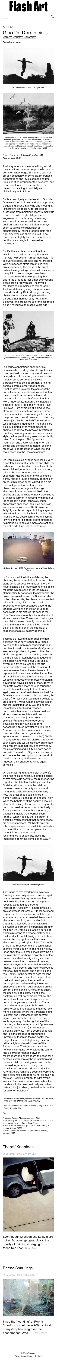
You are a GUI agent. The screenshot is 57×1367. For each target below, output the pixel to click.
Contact (38, 1356)
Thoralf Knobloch (18, 1147)
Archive (8, 26)
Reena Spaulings (18, 1268)
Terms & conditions (23, 1356)
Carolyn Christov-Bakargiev (19, 36)
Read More (31, 1247)
